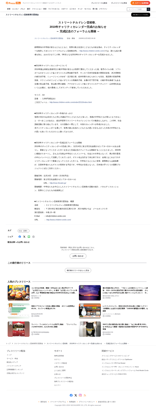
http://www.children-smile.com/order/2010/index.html (71, 102)
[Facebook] (20, 237)
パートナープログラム (58, 402)
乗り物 (95, 9)
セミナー (57, 385)
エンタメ (15, 9)
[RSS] (84, 395)
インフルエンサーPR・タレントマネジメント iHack (120, 367)
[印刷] (33, 237)
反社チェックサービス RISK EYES (114, 374)
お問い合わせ (78, 256)
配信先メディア (12, 362)
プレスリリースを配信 (99, 3)
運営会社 (43, 402)
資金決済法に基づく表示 (107, 402)
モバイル (87, 9)
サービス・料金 (12, 358)
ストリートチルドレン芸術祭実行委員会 (48, 38)
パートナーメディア (14, 366)
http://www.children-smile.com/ (91, 51)
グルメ (22, 9)
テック (80, 9)
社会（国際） (23, 231)
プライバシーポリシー (87, 402)
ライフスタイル (53, 9)
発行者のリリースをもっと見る (78, 270)
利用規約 (72, 402)
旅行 (28, 9)
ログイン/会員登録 (141, 3)
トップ (8, 343)
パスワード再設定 (60, 363)
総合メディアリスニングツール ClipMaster (117, 359)
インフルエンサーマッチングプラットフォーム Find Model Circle (125, 370)
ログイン (57, 359)
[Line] (29, 237)
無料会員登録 (59, 356)
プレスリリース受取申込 (63, 378)
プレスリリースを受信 (119, 3)
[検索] (148, 9)
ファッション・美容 (39, 9)
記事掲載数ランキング (15, 369)
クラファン (103, 9)
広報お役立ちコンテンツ (15, 373)
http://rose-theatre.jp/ (58, 183)
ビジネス (73, 9)
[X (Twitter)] (24, 237)
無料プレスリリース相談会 (63, 381)
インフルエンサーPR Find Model (113, 363)
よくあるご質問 (59, 370)
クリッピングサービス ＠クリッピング (115, 356)
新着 (8, 9)
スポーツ (64, 9)
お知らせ (57, 374)
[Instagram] (80, 395)
